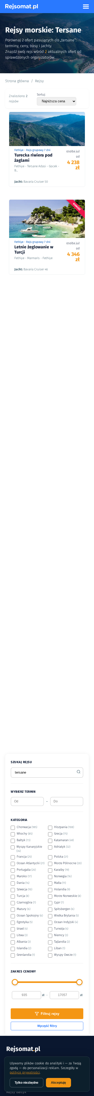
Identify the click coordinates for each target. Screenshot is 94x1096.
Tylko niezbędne (26, 1082)
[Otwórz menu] (86, 6)
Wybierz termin (23, 791)
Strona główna (17, 81)
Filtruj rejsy (50, 1014)
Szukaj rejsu (21, 762)
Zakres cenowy (23, 971)
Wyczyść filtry (47, 1026)
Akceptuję (58, 1082)
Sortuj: (41, 94)
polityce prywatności (25, 1072)
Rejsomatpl (23, 1049)
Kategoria (19, 820)
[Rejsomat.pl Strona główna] (21, 6)
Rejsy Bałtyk (16, 1092)
